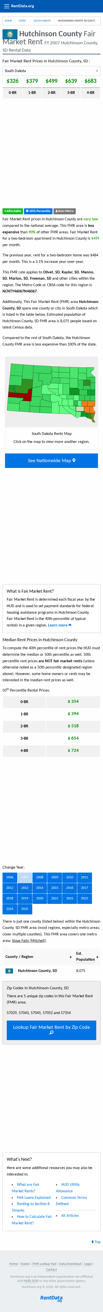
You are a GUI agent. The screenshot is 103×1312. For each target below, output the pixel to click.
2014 (39, 888)
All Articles (70, 1216)
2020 (39, 898)
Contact (51, 1270)
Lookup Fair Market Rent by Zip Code (51, 1027)
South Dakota (42, 21)
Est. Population (85, 957)
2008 (39, 877)
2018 (9, 898)
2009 (54, 877)
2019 (24, 898)
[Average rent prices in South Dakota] (11, 971)
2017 (84, 888)
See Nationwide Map (50, 460)
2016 (69, 888)
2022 (69, 898)
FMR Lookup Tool (44, 1264)
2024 (9, 909)
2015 (54, 888)
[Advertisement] (51, 154)
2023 (84, 898)
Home (8, 21)
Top (97, 1242)
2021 (54, 898)
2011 (84, 877)
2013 (24, 888)
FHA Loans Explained (33, 1198)
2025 (24, 909)
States (22, 21)
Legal (88, 1264)
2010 (69, 877)
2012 (9, 888)
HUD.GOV (31, 1281)
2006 (9, 877)
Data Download (70, 1264)
